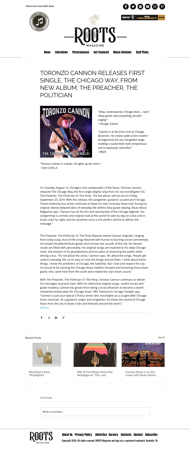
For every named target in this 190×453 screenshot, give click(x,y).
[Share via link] (63, 317)
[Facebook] (126, 6)
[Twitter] (133, 6)
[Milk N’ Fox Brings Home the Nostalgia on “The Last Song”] (95, 355)
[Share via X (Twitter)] (48, 317)
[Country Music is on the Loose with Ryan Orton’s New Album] (143, 355)
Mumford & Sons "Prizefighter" (39, 373)
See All (161, 337)
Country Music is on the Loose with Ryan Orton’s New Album (140, 373)
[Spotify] (140, 6)
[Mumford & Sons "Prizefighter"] (46, 355)
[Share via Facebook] (41, 317)
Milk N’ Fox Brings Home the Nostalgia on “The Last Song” (95, 373)
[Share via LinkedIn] (56, 317)
